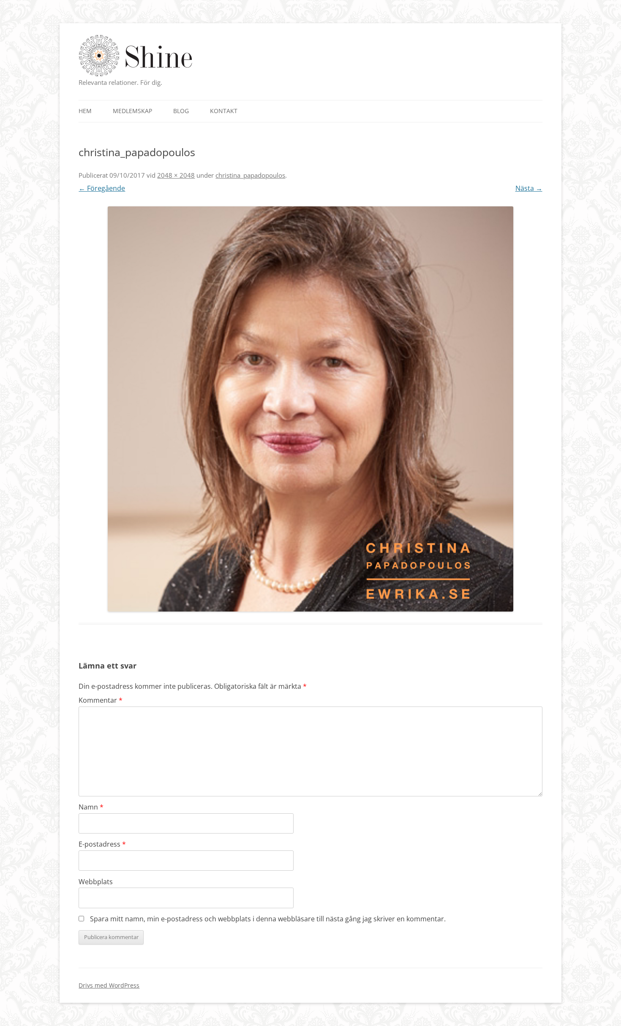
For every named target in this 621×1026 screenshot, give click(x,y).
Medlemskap (132, 111)
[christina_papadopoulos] (310, 409)
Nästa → (528, 188)
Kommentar (101, 700)
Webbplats (96, 881)
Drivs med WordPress (109, 985)
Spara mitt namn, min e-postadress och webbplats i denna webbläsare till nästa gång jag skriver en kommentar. (268, 918)
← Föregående (102, 188)
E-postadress (102, 844)
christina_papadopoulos (250, 175)
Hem (85, 111)
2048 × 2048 (176, 175)
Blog (181, 111)
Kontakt (223, 111)
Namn (91, 807)
